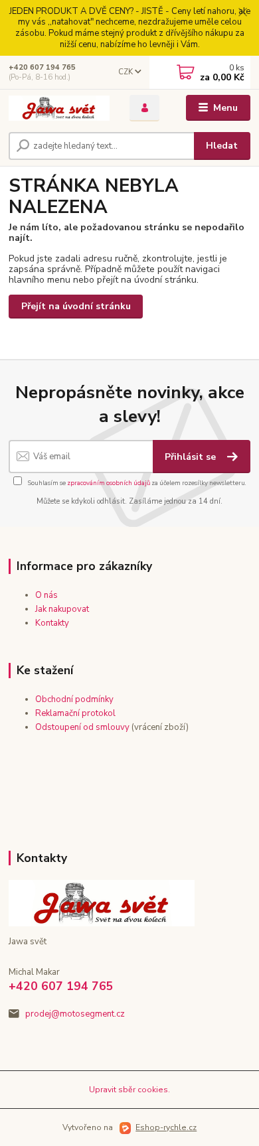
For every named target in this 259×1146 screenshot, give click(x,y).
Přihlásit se (191, 457)
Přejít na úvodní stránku (76, 306)
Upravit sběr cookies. (129, 1089)
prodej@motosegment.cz (75, 1014)
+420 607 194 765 (42, 67)
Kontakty (52, 623)
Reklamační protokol (75, 713)
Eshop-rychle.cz (166, 1127)
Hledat (222, 145)
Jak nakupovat (62, 609)
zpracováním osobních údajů (108, 482)
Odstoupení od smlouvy (82, 727)
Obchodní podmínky (74, 699)
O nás (46, 595)
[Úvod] (59, 108)
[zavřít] (242, 13)
